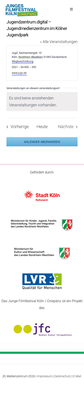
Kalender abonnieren (42, 142)
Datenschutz (62, 376)
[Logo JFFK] (21, 5)
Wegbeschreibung (22, 61)
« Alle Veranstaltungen (59, 41)
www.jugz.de (19, 72)
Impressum (44, 376)
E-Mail (77, 376)
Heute (42, 126)
